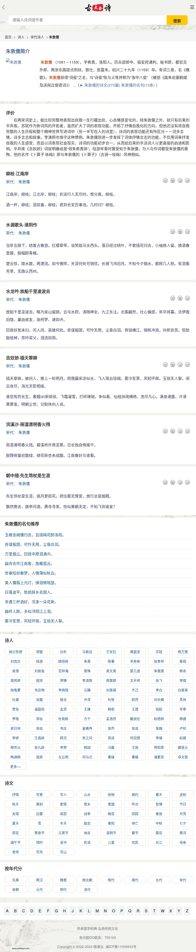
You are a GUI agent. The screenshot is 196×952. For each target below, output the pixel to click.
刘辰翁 (39, 670)
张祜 (39, 728)
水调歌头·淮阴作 (21, 225)
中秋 (159, 823)
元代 (39, 889)
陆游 (39, 661)
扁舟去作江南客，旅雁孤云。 (29, 563)
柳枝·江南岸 (17, 174)
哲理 (159, 804)
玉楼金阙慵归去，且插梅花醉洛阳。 (35, 534)
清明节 (111, 832)
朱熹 (87, 661)
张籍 (39, 699)
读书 (63, 842)
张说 (135, 728)
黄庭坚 (135, 651)
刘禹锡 (111, 689)
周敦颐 (111, 680)
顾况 (63, 737)
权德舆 (159, 718)
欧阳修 (63, 661)
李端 (159, 737)
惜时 (39, 842)
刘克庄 (16, 661)
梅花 (111, 813)
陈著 (111, 661)
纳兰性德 (15, 651)
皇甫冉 (87, 728)
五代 (159, 879)
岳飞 (159, 680)
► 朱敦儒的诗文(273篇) (100, 85)
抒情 (15, 794)
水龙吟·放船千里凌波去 (28, 291)
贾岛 (15, 709)
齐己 (135, 689)
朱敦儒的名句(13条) (138, 85)
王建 (135, 709)
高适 (111, 737)
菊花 (159, 832)
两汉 (39, 879)
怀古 (135, 804)
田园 (135, 813)
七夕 (183, 823)
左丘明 (63, 756)
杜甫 (15, 699)
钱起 (159, 709)
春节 (135, 832)
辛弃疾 (135, 661)
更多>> (15, 766)
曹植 (135, 756)
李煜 (183, 680)
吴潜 (15, 670)
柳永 (183, 670)
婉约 (135, 794)
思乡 (87, 804)
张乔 (111, 728)
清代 (87, 889)
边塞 (39, 813)
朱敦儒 (24, 181)
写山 (63, 851)
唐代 (135, 879)
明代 (63, 889)
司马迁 (87, 756)
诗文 (9, 783)
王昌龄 (39, 737)
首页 (8, 37)
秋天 (15, 804)
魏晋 (63, 879)
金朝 (15, 889)
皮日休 (16, 728)
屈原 (39, 756)
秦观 (183, 661)
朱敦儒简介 (18, 51)
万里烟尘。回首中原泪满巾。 (29, 554)
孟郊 (63, 709)
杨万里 (183, 651)
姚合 (63, 699)
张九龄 (39, 747)
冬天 (63, 823)
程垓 (39, 680)
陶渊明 (16, 756)
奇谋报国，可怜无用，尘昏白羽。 (33, 544)
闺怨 (63, 813)
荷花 (15, 832)
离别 (39, 804)
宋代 (10, 181)
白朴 (63, 651)
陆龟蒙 (16, 689)
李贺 (63, 747)
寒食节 (39, 832)
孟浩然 (111, 718)
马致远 (87, 651)
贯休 (183, 699)
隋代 (111, 879)
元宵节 (63, 832)
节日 (183, 804)
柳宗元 (16, 747)
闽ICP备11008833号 (121, 946)
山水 (87, 794)
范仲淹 (63, 670)
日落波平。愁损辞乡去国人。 (29, 592)
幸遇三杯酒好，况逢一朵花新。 (31, 601)
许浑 (87, 699)
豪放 (159, 813)
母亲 (183, 842)
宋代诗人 (37, 37)
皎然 (135, 699)
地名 (87, 832)
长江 (159, 842)
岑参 (183, 709)
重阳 (111, 823)
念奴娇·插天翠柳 (21, 358)
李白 (159, 689)
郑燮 (39, 651)
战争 (87, 813)
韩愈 (111, 709)
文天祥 (135, 680)
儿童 (111, 842)
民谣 (87, 842)
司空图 (135, 737)
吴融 (159, 728)
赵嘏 (183, 737)
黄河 (183, 832)
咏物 (111, 794)
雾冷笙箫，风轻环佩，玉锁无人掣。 (35, 621)
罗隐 (15, 718)
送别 (183, 794)
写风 (39, 851)
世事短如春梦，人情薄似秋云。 (31, 573)
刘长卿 (159, 699)
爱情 (63, 804)
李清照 (87, 680)
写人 (63, 794)
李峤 (15, 737)
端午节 (16, 842)
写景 (39, 794)
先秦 (15, 879)
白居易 (183, 689)
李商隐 (63, 689)
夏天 (15, 823)
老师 (15, 851)
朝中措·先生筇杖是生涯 (28, 475)
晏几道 (135, 670)
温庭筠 (39, 709)
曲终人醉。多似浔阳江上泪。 (29, 611)
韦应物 (39, 689)
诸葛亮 (159, 756)
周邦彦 (16, 680)
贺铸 (63, 680)
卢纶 (183, 728)
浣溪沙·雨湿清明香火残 (28, 424)
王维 (87, 709)
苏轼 (159, 651)
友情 (15, 813)
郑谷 (39, 718)
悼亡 (135, 823)
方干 (87, 718)
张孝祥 (159, 661)
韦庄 (63, 728)
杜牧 (111, 699)
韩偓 (183, 718)
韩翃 (87, 747)
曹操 (111, 756)
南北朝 (87, 879)
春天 (159, 794)
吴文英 (111, 670)
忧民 (135, 842)
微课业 (98, 946)
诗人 (21, 37)
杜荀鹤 (63, 718)
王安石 (111, 651)
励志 (87, 823)
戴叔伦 (135, 718)
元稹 (87, 689)
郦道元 (183, 747)
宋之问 (87, 737)
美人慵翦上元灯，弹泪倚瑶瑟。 (31, 582)
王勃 (135, 747)
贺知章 (159, 747)
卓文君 (183, 756)
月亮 (183, 813)
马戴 (111, 747)
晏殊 (87, 670)
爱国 (111, 804)
